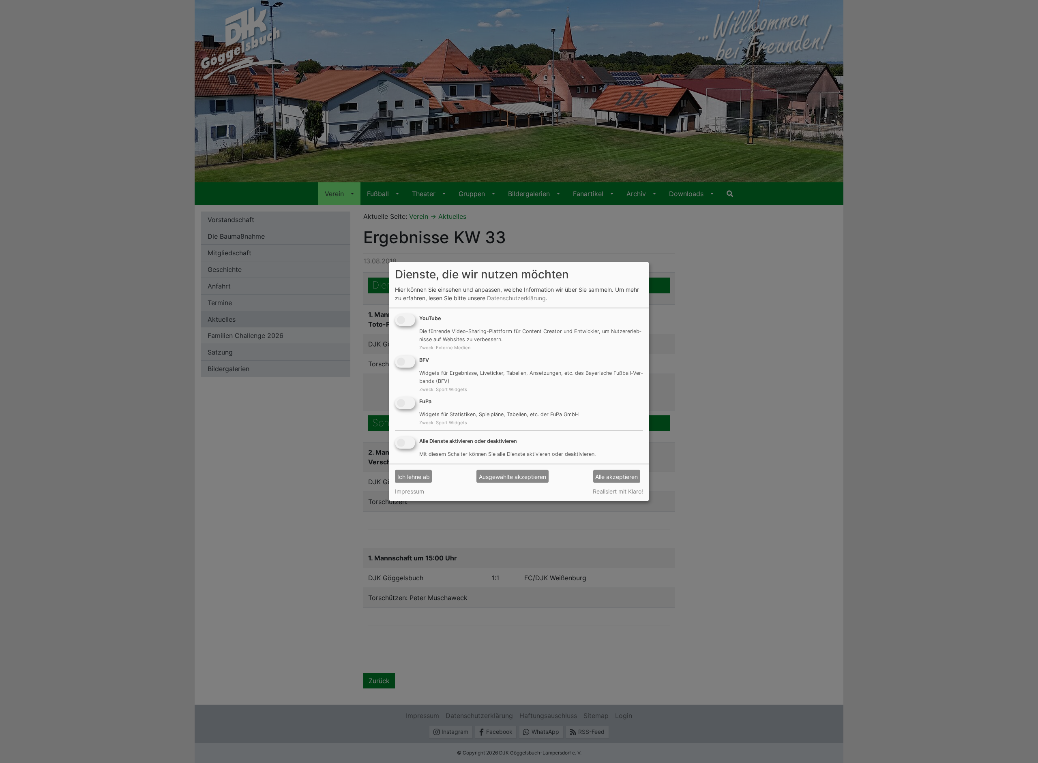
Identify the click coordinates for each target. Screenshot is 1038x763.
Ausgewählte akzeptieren (512, 476)
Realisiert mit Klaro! (618, 491)
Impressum (409, 491)
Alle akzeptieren (616, 476)
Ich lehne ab (413, 476)
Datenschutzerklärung (516, 298)
